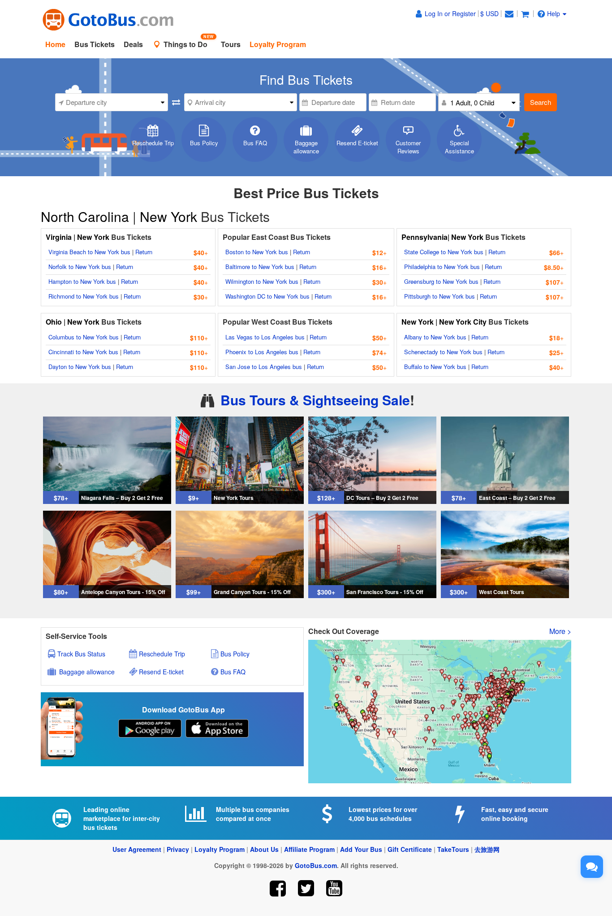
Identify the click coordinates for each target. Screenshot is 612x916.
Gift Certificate (410, 849)
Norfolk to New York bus (79, 266)
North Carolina (87, 216)
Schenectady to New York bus (443, 351)
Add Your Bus (361, 849)
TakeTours (453, 849)
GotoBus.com (316, 865)
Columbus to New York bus (83, 337)
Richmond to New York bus (83, 296)
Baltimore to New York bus (259, 266)
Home (55, 44)
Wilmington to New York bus (261, 281)
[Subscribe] (334, 888)
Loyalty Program (219, 849)
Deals (133, 44)
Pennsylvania (424, 237)
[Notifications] (509, 13)
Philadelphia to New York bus (442, 266)
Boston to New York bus (256, 251)
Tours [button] (231, 44)
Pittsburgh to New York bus (439, 296)
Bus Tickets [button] (94, 44)
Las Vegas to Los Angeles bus (265, 337)
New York (168, 216)
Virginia (59, 237)
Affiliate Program (309, 849)
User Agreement (136, 849)
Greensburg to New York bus (441, 281)
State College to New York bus (443, 251)
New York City (463, 322)
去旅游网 (487, 849)
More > (560, 631)
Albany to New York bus (435, 337)
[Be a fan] (278, 888)
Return (143, 251)
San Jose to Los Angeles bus (263, 366)
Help (553, 13)
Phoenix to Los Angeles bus (261, 351)
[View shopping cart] (525, 13)
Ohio (54, 322)
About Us (264, 849)
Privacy (178, 849)
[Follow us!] (306, 888)
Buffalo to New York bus (435, 366)
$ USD (489, 13)
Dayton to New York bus (79, 366)
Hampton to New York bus (82, 281)
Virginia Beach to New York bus (89, 251)
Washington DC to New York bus (267, 296)
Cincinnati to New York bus (83, 351)
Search (540, 102)
